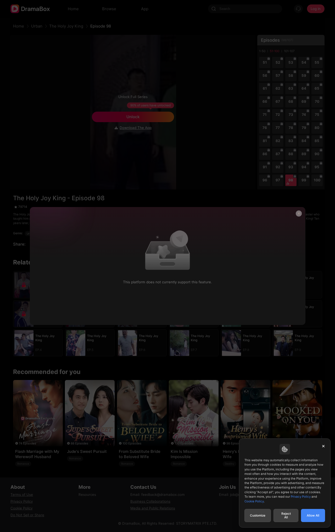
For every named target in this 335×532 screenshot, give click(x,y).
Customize (257, 515)
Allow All (313, 515)
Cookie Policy (254, 501)
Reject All (286, 515)
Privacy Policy (301, 496)
